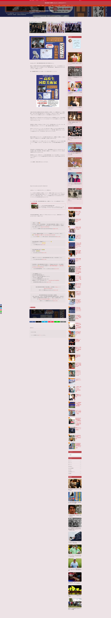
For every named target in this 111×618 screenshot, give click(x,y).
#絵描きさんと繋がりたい (40, 234)
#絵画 (62, 265)
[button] (32, 321)
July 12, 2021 (43, 244)
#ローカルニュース (56, 299)
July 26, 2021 (56, 290)
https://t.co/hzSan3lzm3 (43, 299)
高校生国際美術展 (33, 12)
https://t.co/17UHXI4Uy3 (48, 288)
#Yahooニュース (58, 287)
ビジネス (70, 462)
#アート (58, 265)
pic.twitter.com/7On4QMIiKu (54, 280)
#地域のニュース (50, 299)
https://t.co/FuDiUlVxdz (45, 226)
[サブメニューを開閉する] (80, 461)
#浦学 (50, 265)
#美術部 (52, 265)
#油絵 (60, 265)
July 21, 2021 (55, 300)
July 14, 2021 (58, 236)
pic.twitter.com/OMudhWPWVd (38, 266)
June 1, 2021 (49, 282)
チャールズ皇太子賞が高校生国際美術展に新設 (46, 205)
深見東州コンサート (72, 471)
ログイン (40, 335)
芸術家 (70, 473)
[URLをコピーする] (63, 321)
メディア (70, 464)
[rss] (79, 0)
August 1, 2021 (55, 228)
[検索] (81, 0)
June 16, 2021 (56, 268)
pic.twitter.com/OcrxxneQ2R (50, 234)
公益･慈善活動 (71, 468)
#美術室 (55, 265)
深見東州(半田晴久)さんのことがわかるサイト (55, 2)
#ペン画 (34, 234)
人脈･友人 (70, 466)
